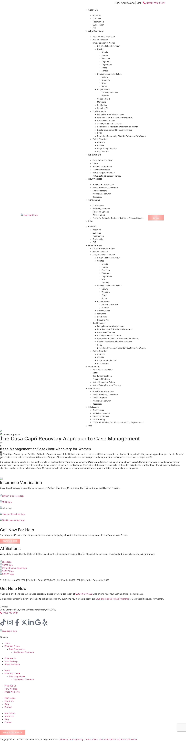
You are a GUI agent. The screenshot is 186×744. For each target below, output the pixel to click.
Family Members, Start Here (105, 187)
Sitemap (64, 739)
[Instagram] (10, 622)
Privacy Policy (76, 739)
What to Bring (99, 215)
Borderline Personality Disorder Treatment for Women (121, 136)
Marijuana (101, 102)
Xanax (104, 86)
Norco (104, 68)
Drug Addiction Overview (108, 46)
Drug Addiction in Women (104, 43)
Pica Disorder (103, 151)
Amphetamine (103, 89)
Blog (90, 221)
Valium (105, 77)
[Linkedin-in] (31, 622)
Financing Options (101, 212)
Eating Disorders (100, 139)
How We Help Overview (103, 184)
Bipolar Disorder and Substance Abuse (114, 130)
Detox (95, 163)
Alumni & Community (102, 194)
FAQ (94, 28)
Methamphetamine (110, 92)
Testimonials (98, 22)
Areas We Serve (12, 664)
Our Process (98, 205)
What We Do (94, 154)
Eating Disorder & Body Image (110, 114)
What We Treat (96, 31)
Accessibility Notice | (110, 739)
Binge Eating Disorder (107, 148)
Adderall (105, 95)
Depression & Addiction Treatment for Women (117, 127)
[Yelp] (45, 622)
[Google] (38, 622)
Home (7, 643)
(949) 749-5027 (155, 2)
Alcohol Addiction (100, 39)
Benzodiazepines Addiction (109, 74)
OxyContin (106, 61)
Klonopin (106, 80)
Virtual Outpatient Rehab (104, 172)
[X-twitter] (24, 622)
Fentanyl (105, 71)
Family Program (100, 191)
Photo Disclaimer (128, 739)
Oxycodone (107, 64)
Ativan (104, 83)
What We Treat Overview (104, 36)
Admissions (94, 200)
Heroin (105, 55)
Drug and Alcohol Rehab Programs (112, 599)
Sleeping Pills (103, 108)
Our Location (98, 25)
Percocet (106, 58)
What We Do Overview (102, 160)
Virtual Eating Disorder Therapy (107, 176)
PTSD (99, 133)
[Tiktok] (3, 622)
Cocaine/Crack (103, 99)
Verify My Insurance (101, 208)
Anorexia (101, 142)
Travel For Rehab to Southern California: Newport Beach (118, 218)
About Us (93, 10)
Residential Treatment (102, 166)
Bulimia (100, 145)
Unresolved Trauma (106, 120)
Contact (8, 707)
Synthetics (102, 105)
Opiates (100, 49)
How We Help (95, 179)
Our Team (97, 18)
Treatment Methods (101, 169)
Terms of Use (91, 739)
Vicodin (105, 52)
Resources (97, 197)
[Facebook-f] (17, 622)
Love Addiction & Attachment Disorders (114, 117)
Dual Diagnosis (99, 111)
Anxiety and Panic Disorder (109, 123)
